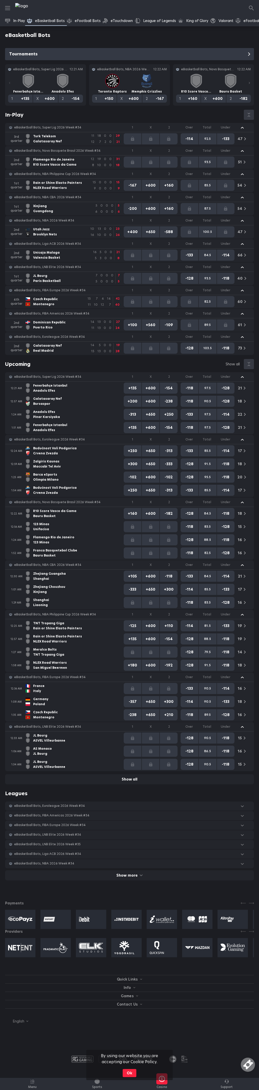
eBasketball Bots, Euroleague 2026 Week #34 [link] (49, 337)
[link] (33, 8)
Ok (129, 1073)
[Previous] (9, 82)
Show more (126, 875)
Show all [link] (233, 364)
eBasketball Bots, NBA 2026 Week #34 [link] (44, 220)
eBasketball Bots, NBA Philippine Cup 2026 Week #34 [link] (55, 174)
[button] (129, 127)
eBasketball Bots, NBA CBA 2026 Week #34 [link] (47, 197)
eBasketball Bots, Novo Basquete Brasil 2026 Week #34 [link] (57, 151)
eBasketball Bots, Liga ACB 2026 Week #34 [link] (47, 244)
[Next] (249, 82)
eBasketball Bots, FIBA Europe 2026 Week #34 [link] (50, 290)
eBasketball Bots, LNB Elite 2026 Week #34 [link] (47, 267)
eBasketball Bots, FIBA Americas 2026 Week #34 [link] (52, 314)
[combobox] (16, 1021)
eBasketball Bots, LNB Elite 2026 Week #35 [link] (47, 844)
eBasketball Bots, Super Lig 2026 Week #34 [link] (47, 127)
